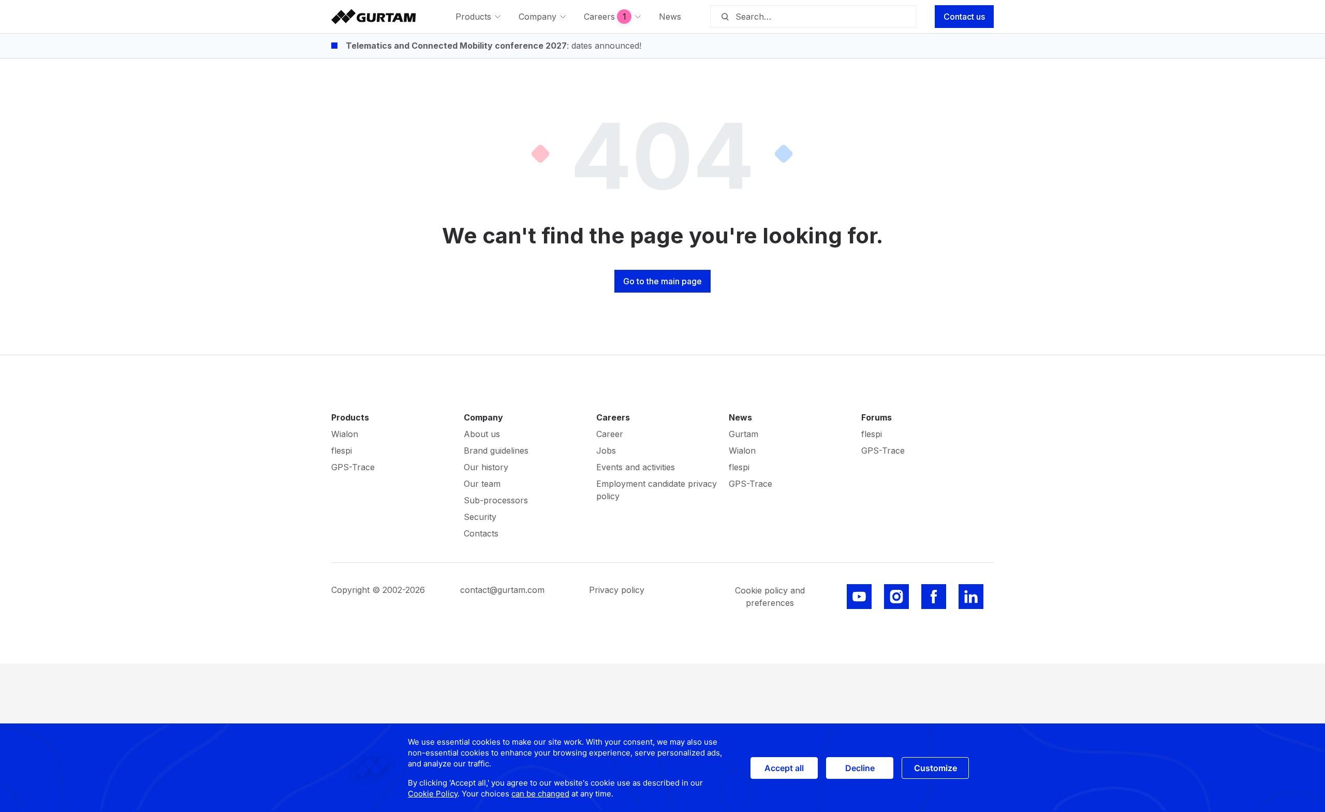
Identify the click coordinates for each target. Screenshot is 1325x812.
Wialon (344, 434)
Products (350, 417)
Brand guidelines (496, 450)
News (740, 417)
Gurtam (743, 434)
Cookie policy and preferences (770, 596)
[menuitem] (478, 16)
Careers (613, 417)
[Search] (724, 16)
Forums (876, 417)
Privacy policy (616, 590)
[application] (662, 767)
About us (482, 434)
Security (480, 517)
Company (483, 417)
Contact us (964, 16)
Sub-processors (496, 500)
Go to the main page (662, 281)
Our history (486, 467)
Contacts (481, 533)
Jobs (606, 450)
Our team (482, 484)
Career (609, 434)
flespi (341, 450)
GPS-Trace (353, 467)
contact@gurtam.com (502, 590)
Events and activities (635, 467)
